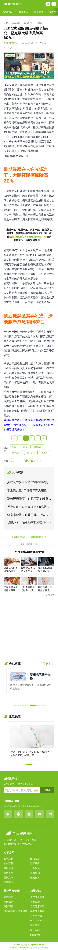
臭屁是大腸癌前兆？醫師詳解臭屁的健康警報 (29, 482)
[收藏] (11, 460)
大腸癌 (39, 23)
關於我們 (8, 896)
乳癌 (14, 446)
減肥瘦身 (35, 863)
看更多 (47, 663)
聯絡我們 (8, 901)
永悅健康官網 (37, 896)
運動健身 (8, 868)
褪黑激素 (31, 452)
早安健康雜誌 (37, 911)
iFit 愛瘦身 (35, 934)
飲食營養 (8, 863)
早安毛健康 (36, 915)
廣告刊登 (8, 906)
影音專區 (8, 872)
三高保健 (35, 868)
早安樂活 (8, 882)
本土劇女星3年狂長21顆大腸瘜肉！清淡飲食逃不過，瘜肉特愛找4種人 (29, 491)
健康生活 (35, 858)
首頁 (6, 23)
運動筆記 (35, 925)
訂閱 (47, 790)
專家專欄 (35, 872)
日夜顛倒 (16, 452)
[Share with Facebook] (32, 460)
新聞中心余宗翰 (11, 42)
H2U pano (36, 920)
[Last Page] (44, 438)
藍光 (25, 446)
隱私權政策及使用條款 (15, 911)
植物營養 (35, 877)
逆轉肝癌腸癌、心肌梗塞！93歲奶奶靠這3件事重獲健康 (27, 499)
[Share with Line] (26, 460)
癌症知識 (28, 23)
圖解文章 (8, 877)
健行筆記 (35, 929)
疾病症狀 (16, 23)
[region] (29, 234)
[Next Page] (38, 438)
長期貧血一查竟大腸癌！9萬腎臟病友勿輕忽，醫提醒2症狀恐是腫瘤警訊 (28, 507)
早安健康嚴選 (37, 906)
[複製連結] (38, 460)
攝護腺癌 (37, 446)
